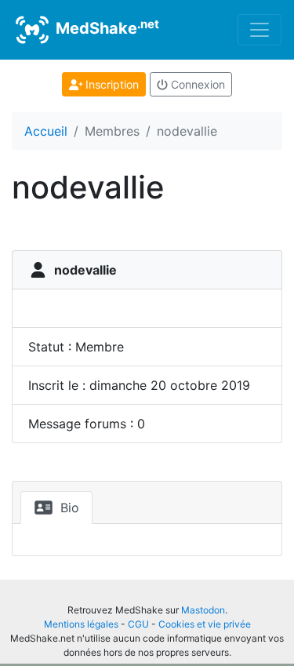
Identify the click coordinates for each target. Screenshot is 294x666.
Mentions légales (81, 624)
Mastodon (203, 610)
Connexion (196, 84)
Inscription (110, 84)
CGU (138, 624)
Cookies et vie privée (204, 624)
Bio (67, 507)
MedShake (105, 27)
